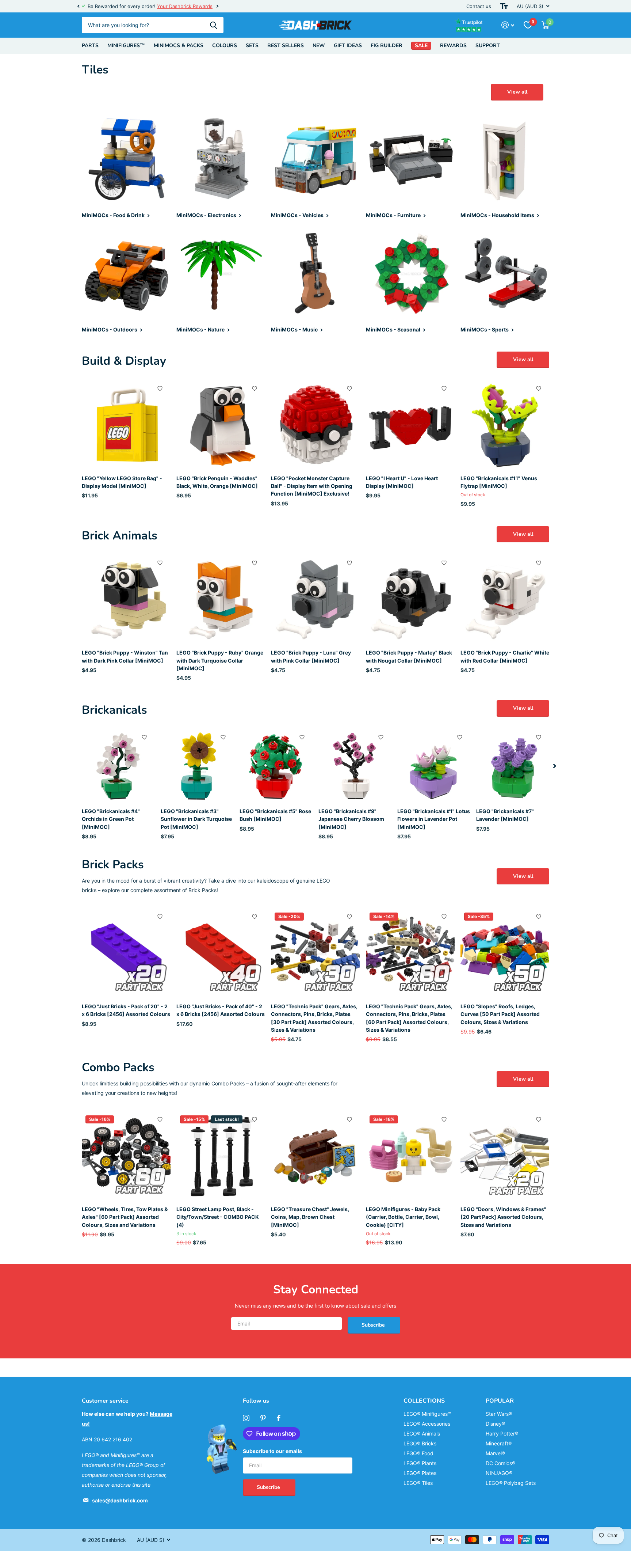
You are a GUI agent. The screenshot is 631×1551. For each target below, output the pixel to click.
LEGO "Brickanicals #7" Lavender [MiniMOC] (505, 815)
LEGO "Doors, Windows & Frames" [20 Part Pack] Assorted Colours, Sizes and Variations (503, 1217)
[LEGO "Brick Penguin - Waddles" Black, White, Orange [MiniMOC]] (220, 425)
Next (210, 6)
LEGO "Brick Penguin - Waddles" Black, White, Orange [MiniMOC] (217, 482)
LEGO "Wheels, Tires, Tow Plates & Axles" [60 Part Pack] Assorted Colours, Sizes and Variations (125, 1217)
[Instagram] (246, 1418)
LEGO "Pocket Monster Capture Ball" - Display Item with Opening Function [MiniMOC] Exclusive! (311, 486)
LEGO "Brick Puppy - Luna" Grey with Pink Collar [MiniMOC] (311, 656)
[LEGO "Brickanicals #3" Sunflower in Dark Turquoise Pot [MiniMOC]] (197, 766)
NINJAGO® (499, 1473)
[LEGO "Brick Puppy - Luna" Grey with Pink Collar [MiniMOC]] (315, 599)
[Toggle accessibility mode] (504, 6)
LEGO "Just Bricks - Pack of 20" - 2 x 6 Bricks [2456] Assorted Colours (126, 1010)
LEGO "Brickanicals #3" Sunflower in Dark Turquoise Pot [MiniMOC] (196, 819)
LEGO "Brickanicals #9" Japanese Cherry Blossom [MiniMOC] (351, 819)
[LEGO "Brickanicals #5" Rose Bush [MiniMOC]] (276, 766)
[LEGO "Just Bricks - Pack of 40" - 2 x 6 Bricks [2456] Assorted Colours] (220, 953)
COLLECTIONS (424, 1401)
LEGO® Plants (420, 1463)
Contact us (478, 6)
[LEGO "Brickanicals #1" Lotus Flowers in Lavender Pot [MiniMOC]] (433, 766)
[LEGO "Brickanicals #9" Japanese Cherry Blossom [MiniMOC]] (354, 766)
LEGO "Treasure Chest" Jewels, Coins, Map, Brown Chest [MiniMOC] (310, 1217)
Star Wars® (499, 1414)
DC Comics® (500, 1463)
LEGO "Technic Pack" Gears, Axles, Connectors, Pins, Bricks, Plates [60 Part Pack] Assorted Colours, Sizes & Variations (409, 1018)
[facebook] (278, 1418)
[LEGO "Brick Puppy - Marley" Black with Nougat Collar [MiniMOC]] (410, 599)
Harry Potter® (502, 1433)
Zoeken (213, 25)
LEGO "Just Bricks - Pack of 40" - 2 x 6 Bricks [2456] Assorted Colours (220, 1010)
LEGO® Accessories (427, 1424)
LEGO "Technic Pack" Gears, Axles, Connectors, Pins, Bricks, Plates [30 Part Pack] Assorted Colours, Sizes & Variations (314, 1018)
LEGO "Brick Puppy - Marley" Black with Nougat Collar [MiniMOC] (409, 656)
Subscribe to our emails (272, 1451)
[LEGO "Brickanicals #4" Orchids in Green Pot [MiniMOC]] (118, 766)
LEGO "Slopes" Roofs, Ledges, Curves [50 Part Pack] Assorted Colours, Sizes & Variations (500, 1014)
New (319, 45)
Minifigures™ (126, 45)
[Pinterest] (263, 1418)
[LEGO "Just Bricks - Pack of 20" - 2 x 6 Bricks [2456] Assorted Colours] (126, 953)
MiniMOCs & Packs (178, 45)
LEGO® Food (418, 1453)
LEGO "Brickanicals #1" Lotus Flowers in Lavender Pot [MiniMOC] (433, 819)
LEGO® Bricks (420, 1443)
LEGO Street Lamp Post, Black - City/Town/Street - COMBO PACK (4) (217, 1217)
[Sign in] (508, 25)
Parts (90, 45)
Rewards (453, 45)
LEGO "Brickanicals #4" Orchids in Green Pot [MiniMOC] (111, 819)
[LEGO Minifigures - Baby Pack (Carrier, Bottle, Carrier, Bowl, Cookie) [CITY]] (410, 1156)
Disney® (495, 1424)
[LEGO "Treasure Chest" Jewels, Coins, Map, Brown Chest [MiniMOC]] (315, 1156)
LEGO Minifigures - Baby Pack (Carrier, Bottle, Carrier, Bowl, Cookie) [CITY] (403, 1217)
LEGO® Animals (422, 1433)
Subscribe (374, 1324)
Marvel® (495, 1453)
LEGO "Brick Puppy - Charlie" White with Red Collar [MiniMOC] (504, 656)
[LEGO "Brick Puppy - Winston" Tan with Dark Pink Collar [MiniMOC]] (126, 599)
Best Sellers (285, 45)
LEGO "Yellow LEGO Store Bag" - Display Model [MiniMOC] (122, 482)
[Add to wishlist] (159, 388)
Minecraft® (499, 1443)
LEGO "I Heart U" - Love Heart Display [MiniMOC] (402, 482)
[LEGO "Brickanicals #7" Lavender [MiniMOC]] (512, 766)
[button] (78, 6)
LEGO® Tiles (418, 1483)
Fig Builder (386, 45)
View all (517, 91)
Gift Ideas (348, 45)
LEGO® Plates (420, 1473)
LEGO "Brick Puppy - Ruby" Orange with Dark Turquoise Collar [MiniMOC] (219, 660)
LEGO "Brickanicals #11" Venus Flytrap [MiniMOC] (498, 482)
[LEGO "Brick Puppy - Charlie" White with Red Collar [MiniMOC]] (504, 599)
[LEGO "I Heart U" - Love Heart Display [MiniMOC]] (410, 425)
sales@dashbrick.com (120, 1500)
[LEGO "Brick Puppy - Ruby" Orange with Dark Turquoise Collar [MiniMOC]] (220, 599)
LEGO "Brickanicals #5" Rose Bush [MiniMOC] (275, 815)
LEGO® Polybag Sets (511, 1483)
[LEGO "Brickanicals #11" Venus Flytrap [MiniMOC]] (504, 425)
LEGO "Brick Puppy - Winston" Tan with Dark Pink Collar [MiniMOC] (125, 656)
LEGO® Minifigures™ (427, 1414)
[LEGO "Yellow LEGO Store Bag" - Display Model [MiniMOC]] (126, 425)
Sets (252, 45)
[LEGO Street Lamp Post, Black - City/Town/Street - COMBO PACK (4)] (220, 1156)
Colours (224, 45)
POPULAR (500, 1401)
